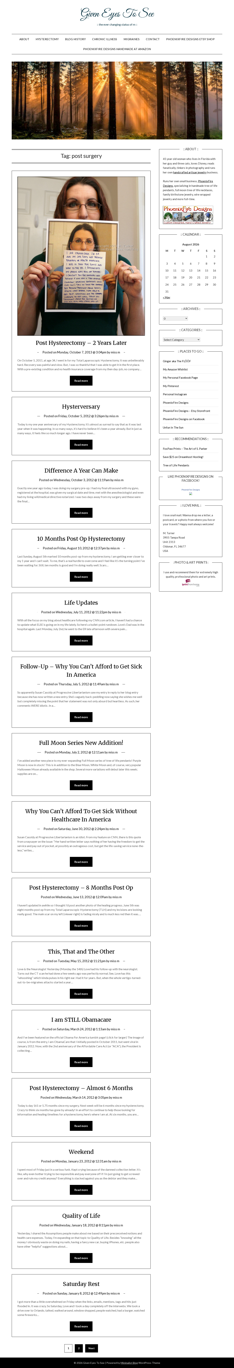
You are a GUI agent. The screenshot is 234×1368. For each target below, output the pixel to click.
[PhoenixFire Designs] (190, 494)
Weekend (81, 1151)
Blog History (75, 39)
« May (166, 297)
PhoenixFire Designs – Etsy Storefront (186, 410)
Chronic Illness (104, 39)
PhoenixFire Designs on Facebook (184, 419)
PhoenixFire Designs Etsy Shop (190, 39)
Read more (81, 380)
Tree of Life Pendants (176, 465)
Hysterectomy (47, 39)
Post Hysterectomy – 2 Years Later (81, 342)
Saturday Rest (81, 1283)
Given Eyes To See (117, 14)
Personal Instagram (175, 394)
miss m (115, 352)
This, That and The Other (81, 951)
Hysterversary (81, 406)
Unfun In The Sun (173, 427)
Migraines (132, 39)
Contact (153, 39)
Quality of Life (81, 1215)
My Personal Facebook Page (180, 377)
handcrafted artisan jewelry (190, 172)
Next (91, 1348)
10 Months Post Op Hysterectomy (81, 538)
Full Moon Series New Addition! (81, 742)
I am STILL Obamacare (81, 1019)
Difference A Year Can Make (81, 470)
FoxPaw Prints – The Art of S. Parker (185, 448)
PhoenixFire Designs (175, 402)
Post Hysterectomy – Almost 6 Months (81, 1088)
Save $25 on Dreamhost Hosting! (183, 456)
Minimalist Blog (129, 1362)
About (24, 39)
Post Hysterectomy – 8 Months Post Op (81, 887)
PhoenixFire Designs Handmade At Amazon (117, 49)
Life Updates (81, 602)
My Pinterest (171, 386)
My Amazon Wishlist (175, 369)
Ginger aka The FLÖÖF (177, 361)
